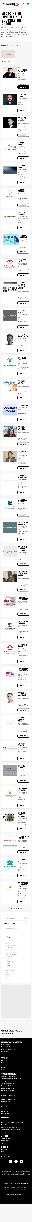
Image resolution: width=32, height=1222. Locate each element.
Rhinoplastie (9, 979)
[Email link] (21, 1161)
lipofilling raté (4, 1132)
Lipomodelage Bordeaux (7, 1085)
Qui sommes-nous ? (6, 1138)
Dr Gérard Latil (22, 359)
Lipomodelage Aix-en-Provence (8, 1093)
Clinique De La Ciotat (24, 236)
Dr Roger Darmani (21, 213)
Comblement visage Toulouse (8, 1095)
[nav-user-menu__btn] (28, 4)
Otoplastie (8, 974)
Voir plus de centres (16, 908)
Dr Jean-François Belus (21, 719)
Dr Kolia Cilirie (21, 767)
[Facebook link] (16, 1162)
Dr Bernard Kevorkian (22, 789)
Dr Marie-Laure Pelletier (21, 815)
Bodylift (8, 949)
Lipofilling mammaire (11, 967)
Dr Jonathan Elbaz (23, 452)
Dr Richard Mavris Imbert (23, 335)
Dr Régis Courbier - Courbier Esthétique (22, 285)
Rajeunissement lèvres (6, 1104)
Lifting (7, 963)
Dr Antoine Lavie (22, 260)
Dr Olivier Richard (22, 860)
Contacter (23, 87)
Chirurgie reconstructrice (12, 954)
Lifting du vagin (5, 1106)
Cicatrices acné (5, 1113)
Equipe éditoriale (5, 1140)
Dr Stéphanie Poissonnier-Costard (23, 885)
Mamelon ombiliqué (11, 970)
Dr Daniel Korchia (21, 311)
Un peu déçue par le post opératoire (9, 1124)
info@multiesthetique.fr (22, 1183)
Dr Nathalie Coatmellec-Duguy (22, 573)
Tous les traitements (11, 942)
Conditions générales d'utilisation (15, 1194)
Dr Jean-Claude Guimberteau (8, 1049)
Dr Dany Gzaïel (5, 1051)
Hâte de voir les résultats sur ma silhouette (11, 1120)
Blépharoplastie (10, 947)
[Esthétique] (12, 4)
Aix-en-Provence (10, 930)
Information (4, 46)
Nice (2, 1065)
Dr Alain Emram (21, 382)
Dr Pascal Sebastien (22, 744)
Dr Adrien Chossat (22, 119)
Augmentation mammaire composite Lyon (11, 1078)
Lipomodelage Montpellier (7, 1088)
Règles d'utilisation (21, 1187)
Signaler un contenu (6, 1143)
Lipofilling (8, 965)
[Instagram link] (10, 1162)
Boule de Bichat (10, 951)
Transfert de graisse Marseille (8, 1083)
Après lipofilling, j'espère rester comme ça (11, 1129)
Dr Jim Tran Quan (5, 1054)
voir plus (25, 147)
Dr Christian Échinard (23, 622)
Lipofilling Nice (4, 1081)
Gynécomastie (9, 958)
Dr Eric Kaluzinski (5, 1044)
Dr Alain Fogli (23, 405)
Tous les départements (11, 928)
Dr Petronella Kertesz (23, 837)
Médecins (12, 46)
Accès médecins (5, 1149)
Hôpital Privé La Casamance (23, 670)
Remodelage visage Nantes (7, 1090)
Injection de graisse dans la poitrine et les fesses (12, 1122)
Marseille (8, 931)
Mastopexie (9, 972)
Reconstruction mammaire (12, 976)
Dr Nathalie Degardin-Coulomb (22, 549)
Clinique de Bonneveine (22, 476)
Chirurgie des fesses (11, 952)
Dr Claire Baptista (21, 428)
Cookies (5, 1189)
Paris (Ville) (4, 1060)
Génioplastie (9, 956)
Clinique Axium (21, 143)
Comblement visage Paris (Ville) (8, 1076)
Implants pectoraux (10, 961)
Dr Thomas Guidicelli (22, 694)
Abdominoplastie (10, 943)
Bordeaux (3, 1070)
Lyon (2, 1062)
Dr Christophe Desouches (22, 70)
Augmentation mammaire (12, 945)
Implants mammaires (11, 960)
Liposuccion (9, 969)
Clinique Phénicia (21, 191)
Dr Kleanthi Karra (22, 646)
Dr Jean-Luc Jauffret (22, 501)
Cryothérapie (4, 1108)
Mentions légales (23, 1189)
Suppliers (3, 1154)
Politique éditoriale (15, 1192)
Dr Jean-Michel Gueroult (7, 1046)
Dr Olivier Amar (22, 166)
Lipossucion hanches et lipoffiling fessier (11, 1127)
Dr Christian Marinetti (23, 523)
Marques (3, 1151)
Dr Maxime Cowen (22, 95)
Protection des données (9, 1187)
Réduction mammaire (11, 978)
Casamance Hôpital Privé (23, 598)
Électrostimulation (5, 1101)
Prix (17, 46)
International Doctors (6, 1156)
